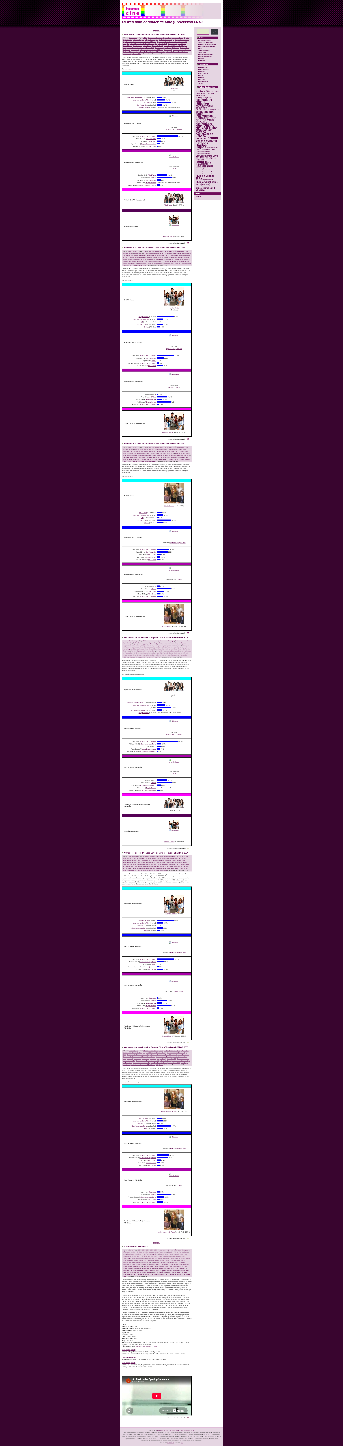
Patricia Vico (159, 48)
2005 (208, 93)
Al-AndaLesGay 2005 (204, 98)
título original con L (207, 182)
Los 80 (168, 257)
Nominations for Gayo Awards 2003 (153, 455)
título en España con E (204, 174)
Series (200, 83)
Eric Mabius (182, 643)
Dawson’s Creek (150, 557)
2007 (212, 93)
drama (213, 138)
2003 (198, 93)
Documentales (203, 69)
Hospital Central (127, 46)
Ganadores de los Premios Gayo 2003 (146, 1254)
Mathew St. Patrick (157, 46)
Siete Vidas (175, 48)
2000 (208, 91)
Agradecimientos (204, 50)
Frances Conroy (173, 449)
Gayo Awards (203, 73)
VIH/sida (200, 190)
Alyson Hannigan (168, 38)
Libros (200, 75)
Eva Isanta (159, 253)
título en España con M (204, 180)
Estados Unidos (202, 144)
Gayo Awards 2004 (140, 257)
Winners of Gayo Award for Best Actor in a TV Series (147, 50)
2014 (203, 96)
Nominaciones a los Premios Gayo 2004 (135, 1264)
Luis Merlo (147, 46)
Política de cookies (205, 56)
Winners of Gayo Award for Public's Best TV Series (172, 52)
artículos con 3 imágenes (207, 110)
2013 (198, 96)
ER (144, 253)
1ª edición (200, 91)
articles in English (138, 40)
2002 (217, 91)
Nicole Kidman (155, 1262)
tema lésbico (202, 164)
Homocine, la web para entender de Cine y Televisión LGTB (175, 1430)
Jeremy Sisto (169, 1260)
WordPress (170, 1442)
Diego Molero (138, 253)
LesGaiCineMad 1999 (203, 152)
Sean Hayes (169, 455)
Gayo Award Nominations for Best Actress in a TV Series (156, 255)
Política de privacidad (205, 54)
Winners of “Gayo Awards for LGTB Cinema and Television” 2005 (154, 34)
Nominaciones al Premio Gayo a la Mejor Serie (157, 1266)
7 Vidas (145, 38)
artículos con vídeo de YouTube (206, 126)
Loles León (178, 453)
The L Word (126, 50)
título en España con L (205, 177)
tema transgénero (202, 168)
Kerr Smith (163, 453)
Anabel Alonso (178, 38)
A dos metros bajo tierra (155, 38)
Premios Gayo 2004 (173, 1270)
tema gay (203, 162)
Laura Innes (161, 257)
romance (200, 160)
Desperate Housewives (182, 40)
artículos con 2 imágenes (204, 107)
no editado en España (206, 158)
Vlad (182, 1442)
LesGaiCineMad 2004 (207, 156)
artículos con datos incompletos (205, 114)
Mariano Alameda (183, 257)
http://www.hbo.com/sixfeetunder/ (146, 1346)
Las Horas (177, 1260)
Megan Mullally (127, 455)
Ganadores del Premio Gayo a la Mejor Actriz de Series (164, 645)
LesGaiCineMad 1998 (205, 150)
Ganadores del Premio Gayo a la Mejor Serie (171, 860)
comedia (201, 138)
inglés (201, 147)
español (211, 141)
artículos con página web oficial (206, 120)
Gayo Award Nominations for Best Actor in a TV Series (139, 42)
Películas (201, 79)
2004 (203, 93)
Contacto (201, 60)
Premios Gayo (203, 81)
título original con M (203, 184)
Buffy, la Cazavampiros (148, 790)
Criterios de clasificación (207, 44)
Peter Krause (149, 1270)
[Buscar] (214, 32)
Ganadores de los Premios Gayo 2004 (174, 858)
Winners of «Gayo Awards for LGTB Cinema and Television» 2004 (154, 248)
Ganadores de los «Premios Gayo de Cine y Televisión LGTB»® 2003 (156, 1047)
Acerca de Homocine (205, 42)
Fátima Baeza (168, 253)
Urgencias (184, 259)
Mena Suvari (168, 46)
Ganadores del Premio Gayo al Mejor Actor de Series (160, 647)
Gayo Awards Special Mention (177, 44)
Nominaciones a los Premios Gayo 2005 (160, 1264)
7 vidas (146, 327)
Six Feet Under (184, 48)
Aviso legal (202, 52)
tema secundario (204, 166)
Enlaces (201, 58)
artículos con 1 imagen (204, 102)
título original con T (205, 188)
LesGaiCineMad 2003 (203, 154)
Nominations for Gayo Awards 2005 (143, 48)
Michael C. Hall (177, 46)
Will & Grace (152, 366)
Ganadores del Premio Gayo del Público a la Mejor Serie (140, 1256)
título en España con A (204, 170)
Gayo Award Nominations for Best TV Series (140, 44)
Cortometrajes (203, 67)
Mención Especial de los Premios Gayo (143, 651)
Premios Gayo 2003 (173, 1063)
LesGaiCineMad (213, 148)
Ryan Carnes (167, 48)
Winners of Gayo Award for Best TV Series (142, 52)
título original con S (203, 186)
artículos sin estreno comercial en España (204, 133)
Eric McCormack (151, 253)
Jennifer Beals (137, 46)
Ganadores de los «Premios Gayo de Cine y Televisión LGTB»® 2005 (156, 637)
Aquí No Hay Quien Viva (141, 100)
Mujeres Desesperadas (173, 651)
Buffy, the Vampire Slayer (148, 185)
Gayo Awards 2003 (153, 453)
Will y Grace (132, 261)
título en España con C (204, 172)
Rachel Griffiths (131, 1272)
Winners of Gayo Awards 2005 (132, 54)
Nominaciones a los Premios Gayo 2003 (173, 1262)
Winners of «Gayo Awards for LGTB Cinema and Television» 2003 (154, 443)
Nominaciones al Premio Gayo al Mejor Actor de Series (153, 655)
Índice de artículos (204, 40)
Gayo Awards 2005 (161, 44)
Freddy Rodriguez (128, 1254)
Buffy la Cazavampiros (151, 40)
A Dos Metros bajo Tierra (139, 710)
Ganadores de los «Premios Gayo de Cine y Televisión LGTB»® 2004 (156, 853)
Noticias (201, 77)
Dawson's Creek (149, 449)
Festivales (201, 71)
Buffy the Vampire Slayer (166, 40)
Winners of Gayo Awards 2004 (136, 265)
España (200, 141)
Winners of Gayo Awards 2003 (147, 461)
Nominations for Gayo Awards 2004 (143, 259)
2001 (212, 91)
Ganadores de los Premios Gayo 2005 (134, 645)
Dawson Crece (138, 449)
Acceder (198, 196)
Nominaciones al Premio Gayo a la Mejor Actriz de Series (155, 653)
